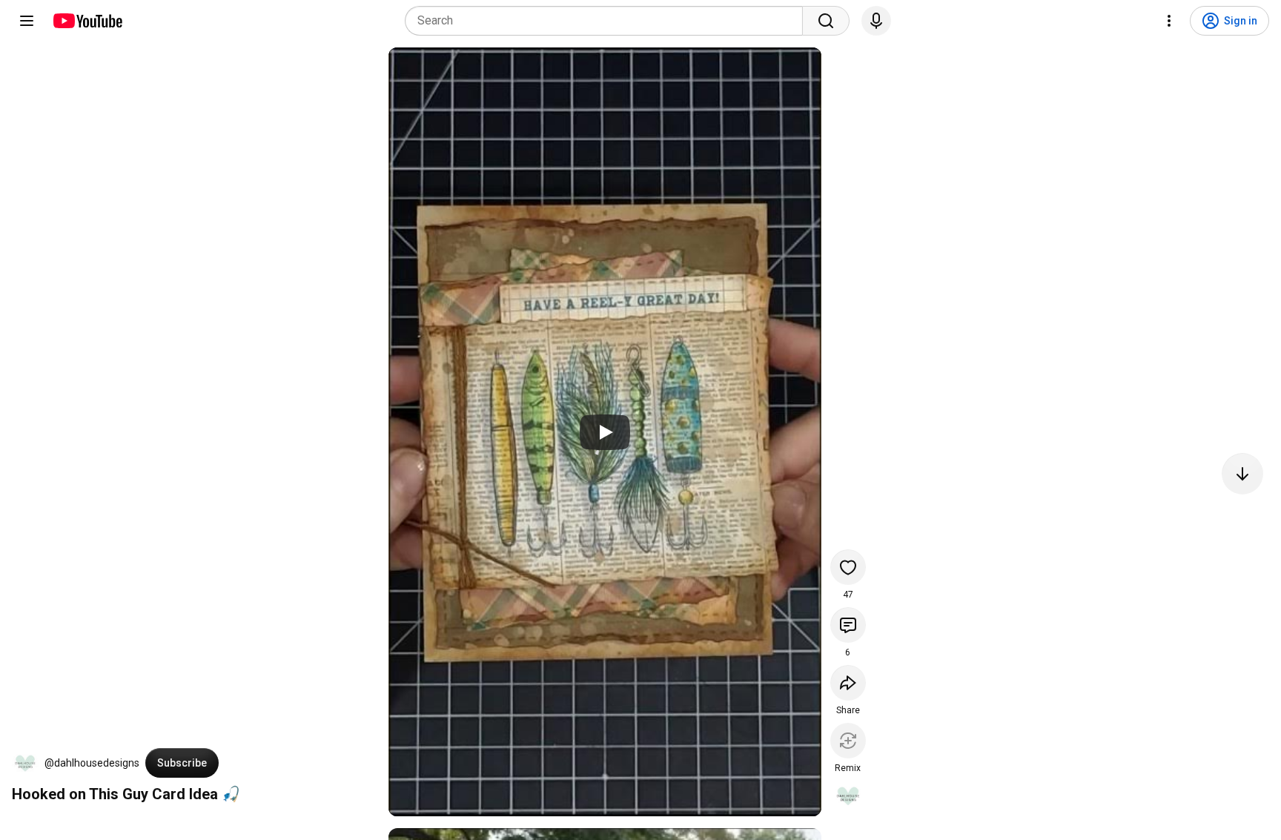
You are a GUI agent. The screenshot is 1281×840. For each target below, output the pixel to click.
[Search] (826, 21)
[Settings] (1169, 21)
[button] (25, 763)
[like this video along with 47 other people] (848, 567)
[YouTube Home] (87, 21)
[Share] (848, 683)
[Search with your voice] (876, 21)
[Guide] (27, 21)
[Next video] (1242, 474)
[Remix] (848, 740)
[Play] (605, 432)
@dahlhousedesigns (91, 763)
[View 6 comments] (848, 625)
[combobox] (608, 21)
